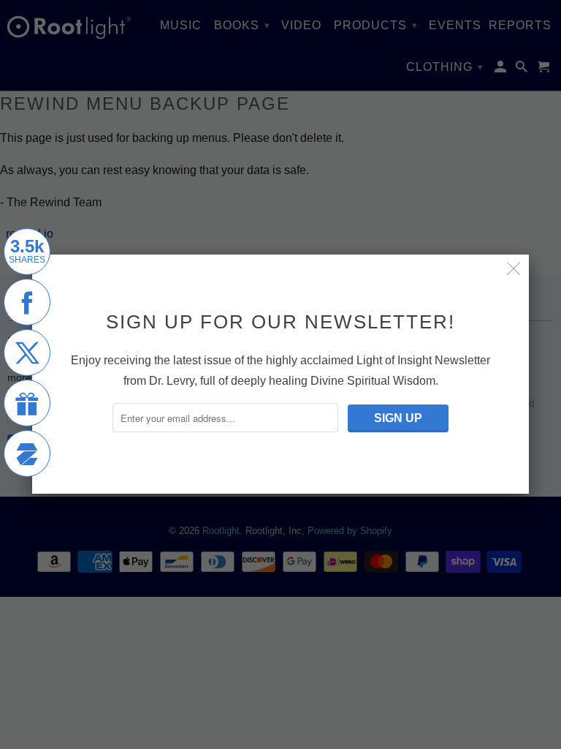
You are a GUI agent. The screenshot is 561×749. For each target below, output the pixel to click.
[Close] (514, 269)
